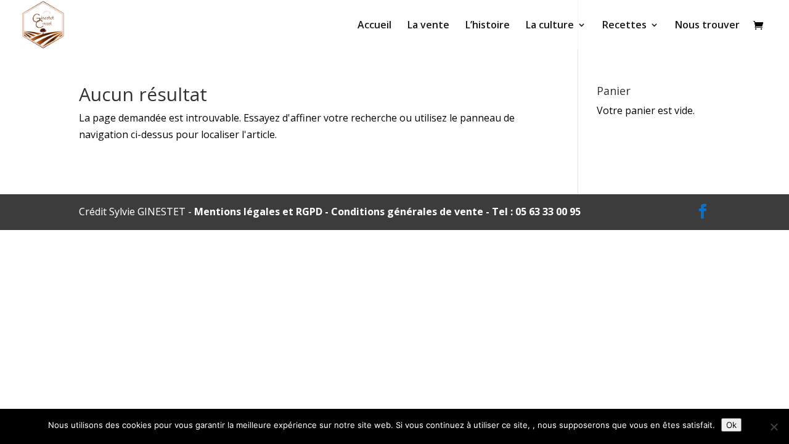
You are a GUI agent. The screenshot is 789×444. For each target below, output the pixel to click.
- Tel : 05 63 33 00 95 (532, 211)
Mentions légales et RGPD (258, 211)
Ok (731, 425)
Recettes (624, 25)
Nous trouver (707, 25)
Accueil (374, 25)
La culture (550, 25)
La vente (428, 25)
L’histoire (487, 25)
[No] (773, 427)
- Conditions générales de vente (402, 211)
